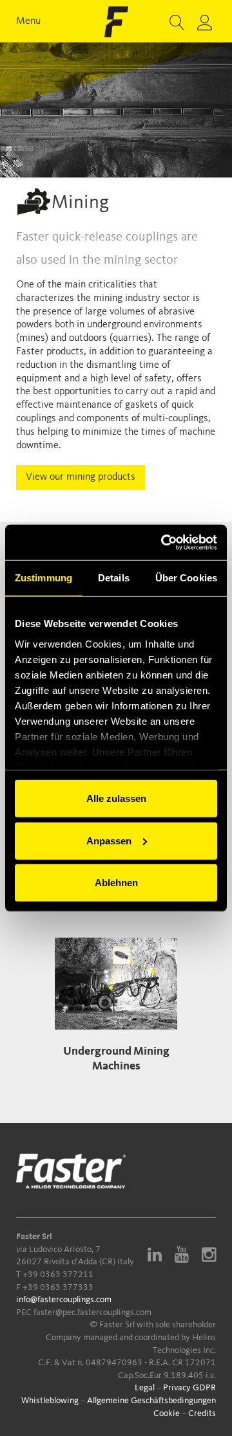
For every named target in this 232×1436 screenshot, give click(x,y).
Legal (145, 1387)
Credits (202, 1413)
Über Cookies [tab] (186, 577)
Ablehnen (116, 882)
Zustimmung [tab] (43, 577)
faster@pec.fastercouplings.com (92, 1312)
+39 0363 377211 (58, 1274)
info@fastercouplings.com (63, 1299)
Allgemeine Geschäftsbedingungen (151, 1400)
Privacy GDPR (189, 1387)
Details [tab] (114, 577)
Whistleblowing (50, 1400)
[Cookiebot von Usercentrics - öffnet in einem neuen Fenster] (163, 542)
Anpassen (108, 840)
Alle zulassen (116, 798)
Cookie (166, 1413)
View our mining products (80, 477)
